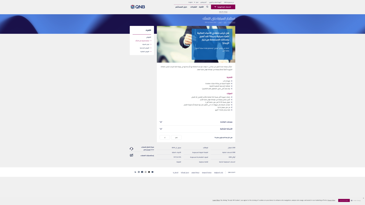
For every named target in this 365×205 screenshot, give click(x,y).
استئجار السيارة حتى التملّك (142, 40)
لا (164, 137)
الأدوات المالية (176, 152)
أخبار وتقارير (203, 2)
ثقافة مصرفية (203, 161)
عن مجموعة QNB (229, 2)
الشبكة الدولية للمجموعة (200, 152)
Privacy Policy (331, 200)
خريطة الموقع (195, 172)
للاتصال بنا (175, 172)
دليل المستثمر (181, 6)
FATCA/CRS (177, 157)
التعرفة (179, 161)
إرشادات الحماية (223, 12)
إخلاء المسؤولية (218, 172)
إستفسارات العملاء (147, 155)
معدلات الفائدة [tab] (226, 122)
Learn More (216, 200)
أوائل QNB (232, 157)
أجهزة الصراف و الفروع (215, 2)
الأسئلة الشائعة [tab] (226, 129)
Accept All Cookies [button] (344, 200)
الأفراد (201, 6)
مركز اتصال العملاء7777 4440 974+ (147, 148)
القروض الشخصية (144, 48)
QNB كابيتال (231, 147)
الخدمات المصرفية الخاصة (227, 161)
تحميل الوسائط (185, 172)
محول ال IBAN (176, 147)
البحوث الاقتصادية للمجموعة (199, 157)
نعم (176, 137)
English (191, 2)
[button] (356, 200)
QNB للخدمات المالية (228, 152)
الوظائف (205, 147)
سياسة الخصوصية (206, 172)
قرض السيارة (145, 44)
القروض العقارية (144, 51)
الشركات (193, 6)
